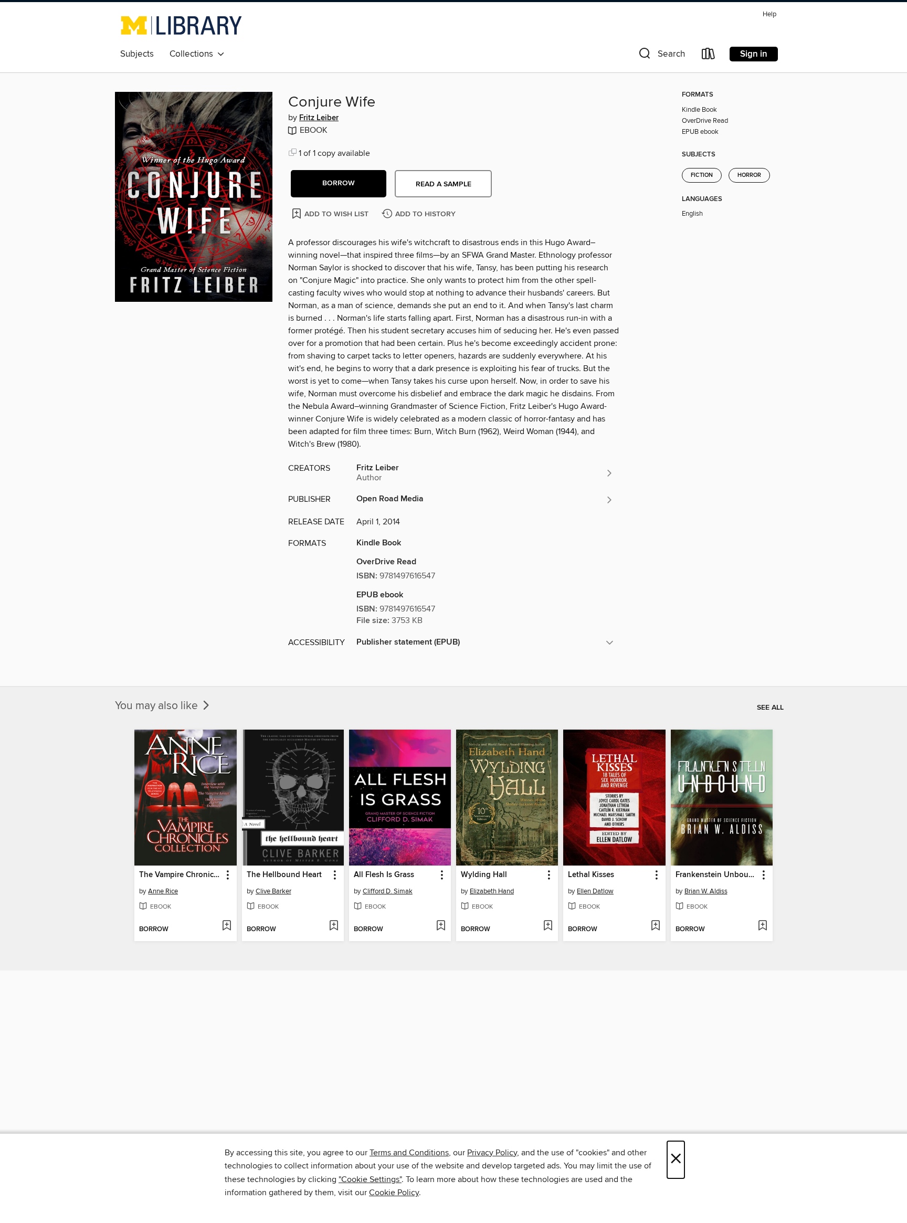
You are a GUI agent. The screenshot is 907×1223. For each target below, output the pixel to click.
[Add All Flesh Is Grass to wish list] (440, 926)
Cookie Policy (394, 1192)
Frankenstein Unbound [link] (717, 875)
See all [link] (770, 707)
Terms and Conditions (409, 1152)
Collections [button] (193, 54)
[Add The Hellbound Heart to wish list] (333, 926)
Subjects (137, 54)
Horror (749, 175)
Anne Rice (163, 891)
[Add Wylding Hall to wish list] (547, 926)
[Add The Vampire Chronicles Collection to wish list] (226, 926)
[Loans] (708, 56)
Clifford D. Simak (388, 891)
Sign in (753, 54)
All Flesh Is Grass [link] (384, 875)
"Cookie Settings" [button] (370, 1179)
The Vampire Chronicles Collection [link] (180, 875)
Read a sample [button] (443, 184)
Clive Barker (273, 891)
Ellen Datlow (595, 891)
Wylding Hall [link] (484, 875)
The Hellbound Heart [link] (284, 875)
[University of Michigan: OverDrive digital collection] (181, 25)
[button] (661, 56)
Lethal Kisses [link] (591, 875)
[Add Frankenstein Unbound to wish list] (762, 926)
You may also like (158, 706)
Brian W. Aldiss (705, 891)
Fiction (702, 175)
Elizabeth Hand (492, 891)
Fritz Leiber (319, 118)
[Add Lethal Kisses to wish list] (655, 926)
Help (769, 14)
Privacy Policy (492, 1152)
